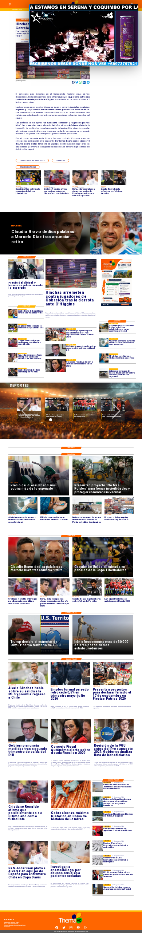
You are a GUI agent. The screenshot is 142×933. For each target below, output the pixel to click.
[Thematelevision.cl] (9, 5)
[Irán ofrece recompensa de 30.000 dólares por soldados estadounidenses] (97, 787)
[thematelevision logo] (71, 925)
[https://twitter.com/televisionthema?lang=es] (64, 928)
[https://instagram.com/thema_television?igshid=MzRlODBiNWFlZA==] (71, 928)
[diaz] (12, 313)
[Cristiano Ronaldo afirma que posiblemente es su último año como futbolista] (12, 342)
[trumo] (97, 875)
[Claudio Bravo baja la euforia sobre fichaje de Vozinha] (12, 372)
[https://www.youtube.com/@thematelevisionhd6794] (78, 928)
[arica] (104, 372)
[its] (104, 342)
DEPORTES (22, 398)
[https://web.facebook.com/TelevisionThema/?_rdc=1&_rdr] (57, 928)
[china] (97, 831)
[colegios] (97, 889)
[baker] (97, 816)
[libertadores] (97, 845)
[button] (32, 160)
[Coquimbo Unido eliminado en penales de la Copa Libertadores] (12, 328)
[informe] (97, 801)
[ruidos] (104, 327)
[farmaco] (104, 358)
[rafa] (12, 357)
